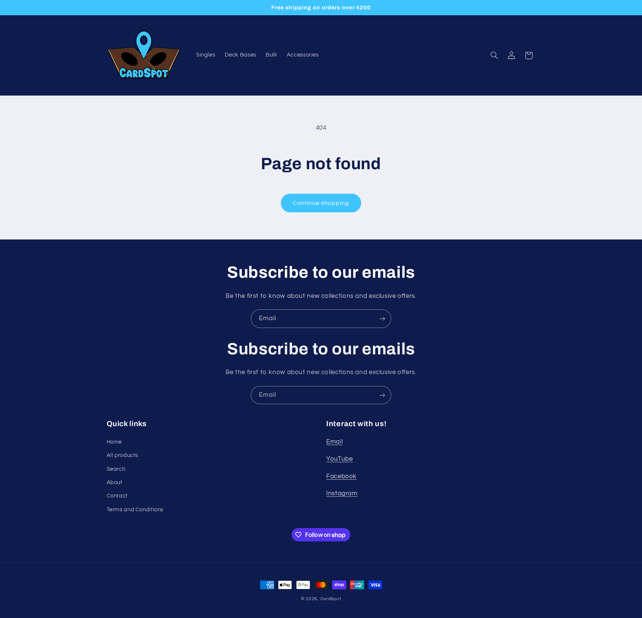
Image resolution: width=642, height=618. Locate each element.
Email (334, 441)
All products (123, 455)
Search (116, 469)
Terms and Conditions (135, 509)
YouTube (339, 459)
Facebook (341, 476)
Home (114, 442)
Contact (117, 496)
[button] (494, 55)
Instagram (342, 493)
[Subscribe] (382, 318)
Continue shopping (321, 203)
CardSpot (330, 599)
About (115, 482)
